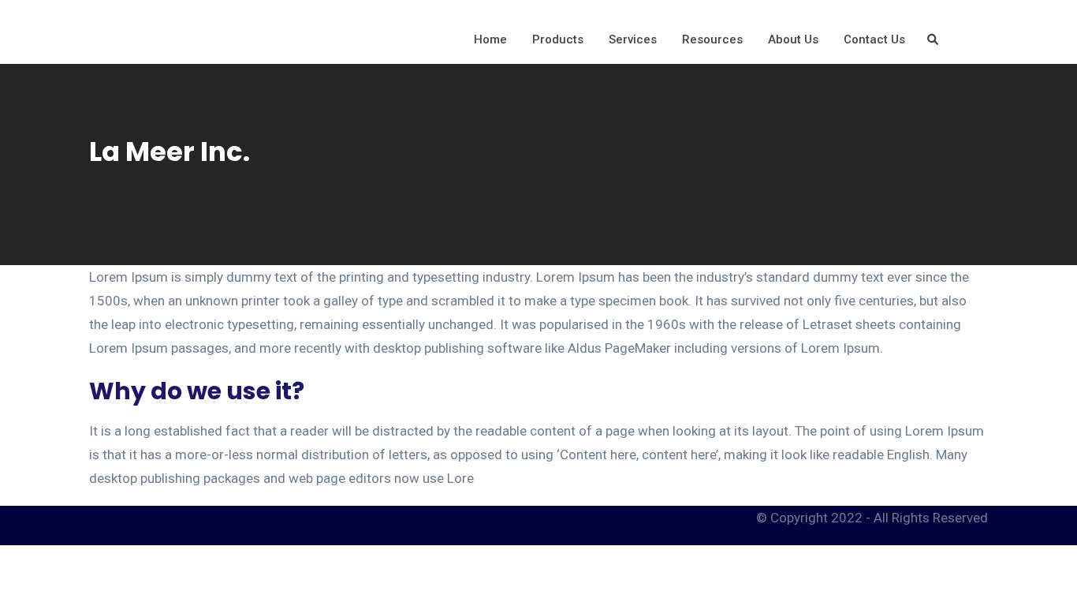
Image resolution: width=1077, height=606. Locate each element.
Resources (712, 39)
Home (490, 39)
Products (557, 39)
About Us (793, 39)
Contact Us (874, 39)
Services (633, 39)
